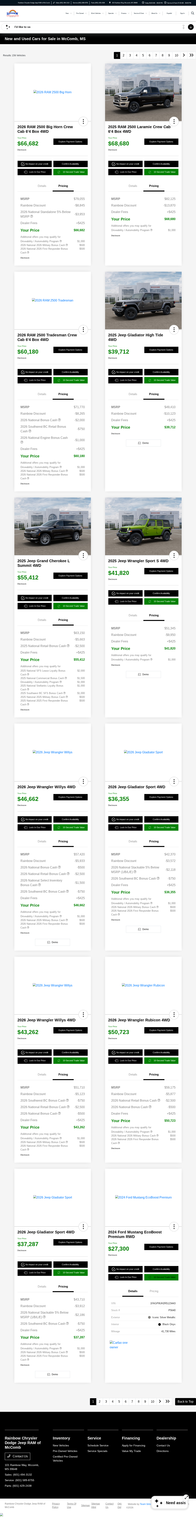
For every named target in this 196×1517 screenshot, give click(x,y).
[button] (83, 121)
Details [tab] (42, 185)
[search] (192, 13)
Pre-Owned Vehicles (65, 1451)
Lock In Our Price (37, 172)
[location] (109, 3)
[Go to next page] (183, 55)
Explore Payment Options (70, 141)
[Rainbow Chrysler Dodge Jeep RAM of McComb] (22, 13)
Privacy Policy (56, 1505)
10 (176, 55)
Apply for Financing (133, 1445)
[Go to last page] (191, 55)
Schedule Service (98, 1445)
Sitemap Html (95, 1505)
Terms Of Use (71, 1505)
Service (94, 1438)
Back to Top (186, 1401)
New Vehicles (61, 1445)
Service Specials (97, 1451)
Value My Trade (131, 1451)
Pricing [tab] (63, 185)
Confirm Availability (70, 164)
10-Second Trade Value (74, 172)
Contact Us (20, 1456)
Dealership (166, 1438)
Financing (131, 1438)
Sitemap (85, 1505)
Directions (163, 1451)
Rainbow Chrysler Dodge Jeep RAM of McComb (25, 1505)
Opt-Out (120, 1505)
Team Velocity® (148, 1504)
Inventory (61, 1438)
